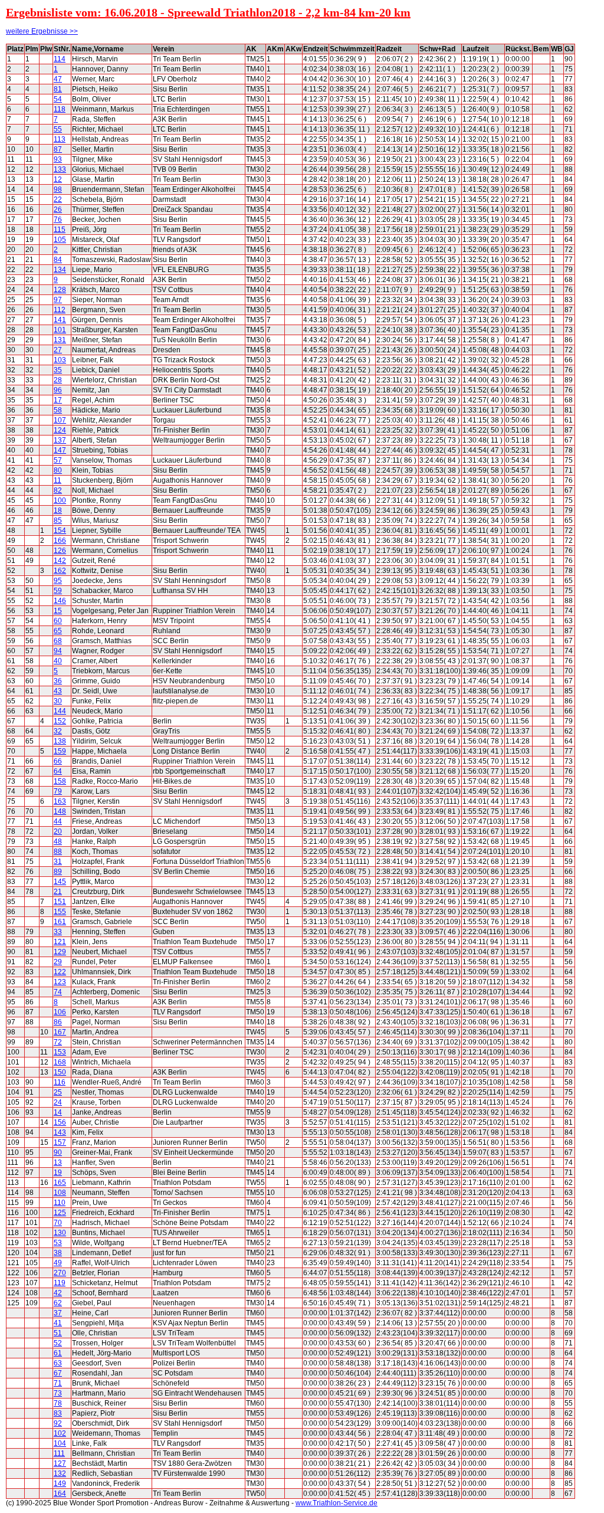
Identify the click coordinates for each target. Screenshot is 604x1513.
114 (59, 59)
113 (59, 139)
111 (59, 1453)
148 (60, 811)
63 (58, 1363)
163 (60, 801)
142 (60, 560)
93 (58, 159)
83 (58, 1413)
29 (58, 962)
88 (58, 851)
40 (58, 661)
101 (60, 330)
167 (60, 1032)
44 (58, 821)
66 (58, 761)
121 (60, 942)
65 (58, 631)
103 (60, 360)
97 (58, 300)
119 (59, 1283)
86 (58, 1022)
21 (58, 892)
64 (58, 771)
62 (58, 1303)
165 (60, 1182)
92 (58, 1423)
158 (60, 781)
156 (60, 1122)
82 (58, 490)
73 (58, 1393)
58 (58, 410)
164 (60, 1493)
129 (60, 952)
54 (58, 99)
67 (58, 1373)
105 (60, 239)
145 (60, 881)
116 (59, 1082)
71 (58, 1383)
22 (58, 199)
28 (58, 380)
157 (60, 1142)
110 (59, 1202)
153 (60, 1052)
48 (58, 841)
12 (58, 179)
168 (60, 1062)
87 (58, 149)
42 (58, 1293)
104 (60, 1443)
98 (58, 189)
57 (58, 460)
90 (58, 1152)
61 (58, 1353)
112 (59, 310)
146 (60, 601)
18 (58, 510)
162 (60, 570)
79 (58, 791)
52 (58, 1343)
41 (58, 1323)
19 (58, 1172)
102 (60, 1433)
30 (58, 701)
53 (58, 1243)
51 (58, 1333)
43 (58, 691)
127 (60, 1463)
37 (58, 1313)
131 (60, 340)
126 (60, 550)
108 (60, 1192)
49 (58, 1263)
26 (58, 209)
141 (60, 320)
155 (60, 912)
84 (58, 260)
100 (60, 500)
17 (58, 400)
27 (58, 350)
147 (60, 450)
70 (58, 1223)
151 (60, 902)
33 (58, 932)
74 (58, 992)
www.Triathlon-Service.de (337, 1503)
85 (58, 520)
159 (60, 751)
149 (60, 1483)
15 (58, 611)
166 (60, 540)
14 (58, 1112)
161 (60, 922)
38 (58, 1253)
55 (58, 129)
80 (58, 470)
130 (60, 1233)
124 (60, 430)
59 (58, 591)
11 (57, 480)
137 (60, 440)
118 (59, 109)
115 (59, 229)
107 (60, 420)
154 (60, 530)
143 (60, 1132)
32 (58, 731)
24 (58, 1102)
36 (58, 681)
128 (60, 290)
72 (58, 1042)
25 (58, 1092)
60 (58, 621)
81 (58, 89)
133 (60, 169)
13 (58, 1162)
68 (58, 641)
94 (58, 651)
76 (58, 219)
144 (60, 711)
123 (60, 982)
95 (58, 581)
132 (60, 1473)
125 (60, 1213)
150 (60, 1072)
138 (60, 741)
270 (60, 1273)
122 (60, 972)
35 (58, 370)
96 (58, 390)
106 (60, 1012)
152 (60, 721)
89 (58, 871)
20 (58, 831)
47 (58, 79)
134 (60, 270)
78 (58, 1403)
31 (58, 861)
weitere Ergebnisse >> (42, 31)
